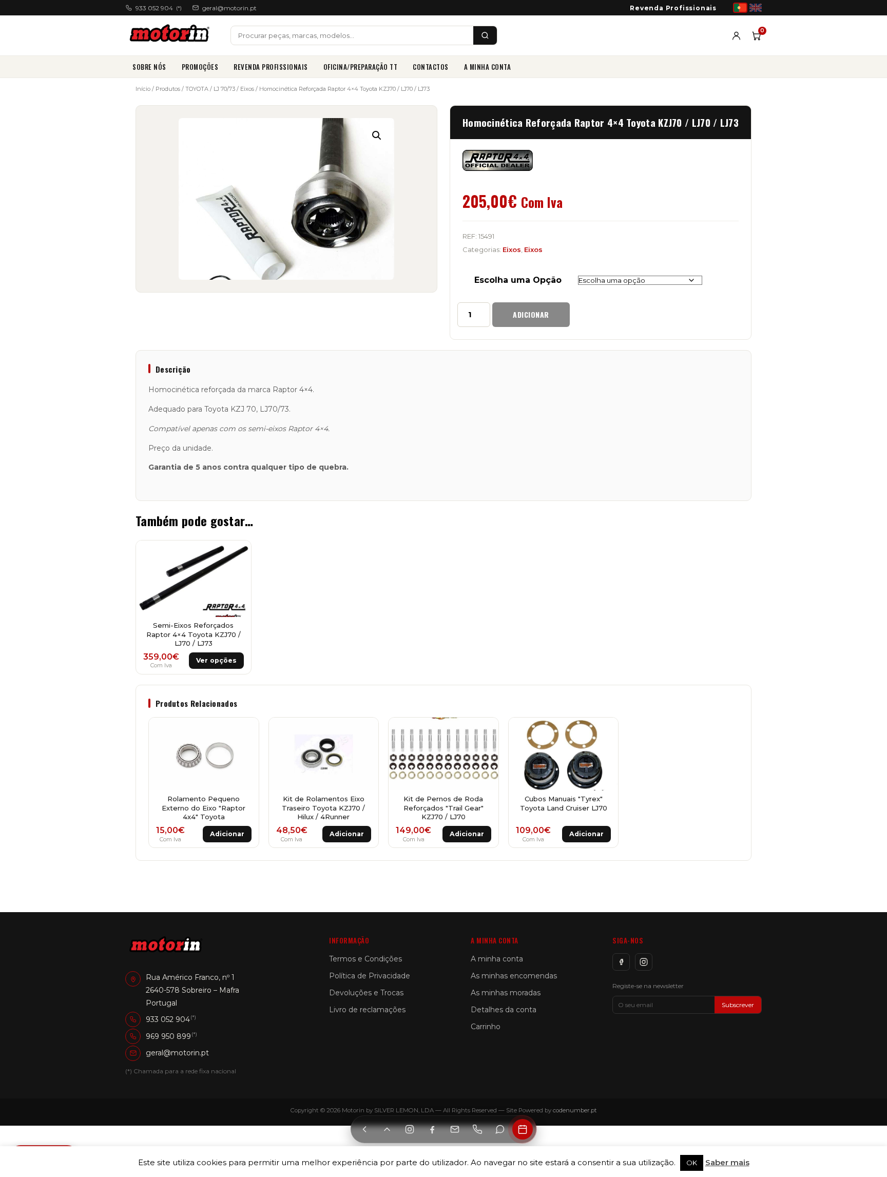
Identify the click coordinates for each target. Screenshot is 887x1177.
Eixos (247, 88)
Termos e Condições (365, 958)
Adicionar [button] (227, 834)
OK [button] (691, 1163)
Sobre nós (149, 67)
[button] (377, 135)
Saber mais (727, 1162)
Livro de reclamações (367, 1009)
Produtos (168, 88)
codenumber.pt (575, 1110)
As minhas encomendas (514, 975)
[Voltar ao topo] (387, 1129)
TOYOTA (196, 88)
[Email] (455, 1129)
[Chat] (500, 1129)
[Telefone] (477, 1129)
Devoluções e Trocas (366, 992)
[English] (755, 8)
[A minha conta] (736, 35)
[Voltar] (364, 1129)
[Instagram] (643, 962)
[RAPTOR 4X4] (497, 160)
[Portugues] (740, 8)
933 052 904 (159, 8)
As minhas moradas (506, 992)
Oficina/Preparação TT (360, 67)
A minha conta (487, 67)
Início (143, 88)
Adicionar (531, 314)
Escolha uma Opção (518, 280)
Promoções (200, 67)
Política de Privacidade (369, 975)
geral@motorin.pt (229, 8)
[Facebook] (621, 962)
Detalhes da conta (503, 1009)
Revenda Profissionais (673, 8)
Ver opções (216, 660)
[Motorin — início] (171, 35)
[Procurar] (485, 35)
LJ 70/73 (224, 88)
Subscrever (738, 1005)
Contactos (431, 67)
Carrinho (485, 1026)
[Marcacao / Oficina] (522, 1129)
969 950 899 (168, 1035)
